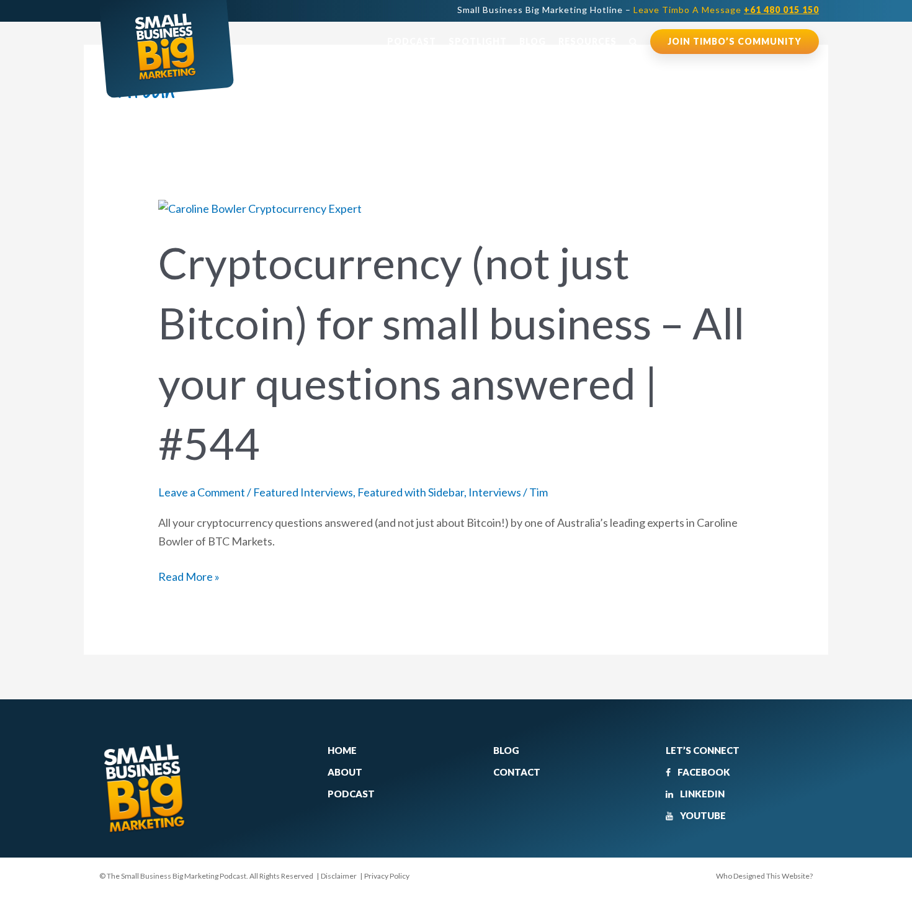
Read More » (189, 575)
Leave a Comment (201, 492)
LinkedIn (701, 793)
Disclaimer (339, 876)
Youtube (702, 815)
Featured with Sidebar (410, 492)
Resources (587, 41)
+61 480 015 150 (781, 9)
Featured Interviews (303, 492)
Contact (516, 772)
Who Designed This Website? (764, 876)
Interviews (494, 492)
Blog (532, 41)
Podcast (411, 41)
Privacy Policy (386, 876)
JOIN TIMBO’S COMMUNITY (735, 41)
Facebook (703, 772)
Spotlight (478, 41)
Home (342, 750)
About (345, 772)
